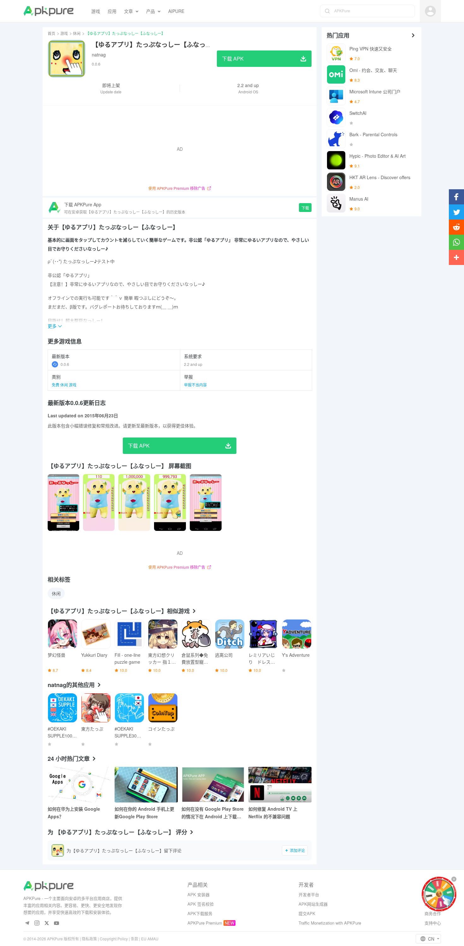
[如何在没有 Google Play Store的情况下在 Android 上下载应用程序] (213, 784)
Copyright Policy (114, 938)
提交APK (307, 913)
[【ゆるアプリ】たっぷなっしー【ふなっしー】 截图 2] (134, 502)
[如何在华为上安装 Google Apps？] (79, 784)
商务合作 (433, 913)
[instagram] (37, 923)
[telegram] (27, 923)
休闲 (76, 33)
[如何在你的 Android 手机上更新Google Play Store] (146, 784)
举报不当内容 (195, 384)
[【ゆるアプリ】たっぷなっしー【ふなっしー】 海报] (63, 502)
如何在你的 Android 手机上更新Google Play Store (144, 813)
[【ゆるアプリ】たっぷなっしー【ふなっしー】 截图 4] (206, 502)
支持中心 (433, 923)
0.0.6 (65, 364)
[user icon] (430, 11)
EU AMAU (149, 938)
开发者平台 (309, 894)
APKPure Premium (204, 923)
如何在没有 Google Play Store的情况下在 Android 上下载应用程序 (212, 813)
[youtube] (57, 923)
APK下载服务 (199, 913)
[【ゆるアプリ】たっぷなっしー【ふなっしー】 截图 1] (99, 502)
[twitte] (47, 923)
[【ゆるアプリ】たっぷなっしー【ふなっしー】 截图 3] (170, 502)
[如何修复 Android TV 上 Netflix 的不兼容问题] (280, 784)
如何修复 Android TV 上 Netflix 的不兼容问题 (272, 813)
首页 (51, 33)
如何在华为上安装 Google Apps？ (74, 813)
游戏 (64, 33)
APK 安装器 (198, 894)
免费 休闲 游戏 (64, 384)
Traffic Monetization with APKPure (330, 923)
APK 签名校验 (200, 904)
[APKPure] (48, 11)
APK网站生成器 (313, 904)
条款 (134, 938)
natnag (99, 54)
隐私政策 (89, 938)
